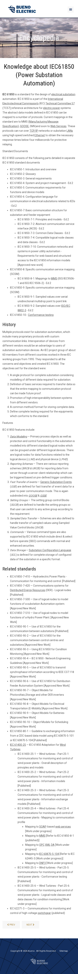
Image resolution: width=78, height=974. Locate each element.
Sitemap (63, 951)
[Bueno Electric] (22, 9)
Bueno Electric (39, 961)
